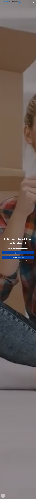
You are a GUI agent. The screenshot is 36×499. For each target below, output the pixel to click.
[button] (2, 2)
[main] (18, 243)
